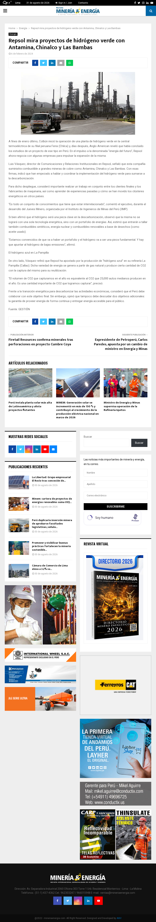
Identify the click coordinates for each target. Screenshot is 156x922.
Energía (13, 34)
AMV (119, 918)
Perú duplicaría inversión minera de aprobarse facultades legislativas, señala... (52, 523)
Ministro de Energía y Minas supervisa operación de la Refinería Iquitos (122, 406)
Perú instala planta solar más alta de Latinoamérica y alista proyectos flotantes (30, 406)
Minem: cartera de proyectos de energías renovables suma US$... (52, 500)
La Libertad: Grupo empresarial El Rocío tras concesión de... (51, 479)
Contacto (83, 3)
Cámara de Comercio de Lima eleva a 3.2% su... (50, 567)
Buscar (88, 436)
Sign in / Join (65, 3)
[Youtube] (98, 901)
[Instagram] (78, 901)
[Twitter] (68, 901)
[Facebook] (57, 901)
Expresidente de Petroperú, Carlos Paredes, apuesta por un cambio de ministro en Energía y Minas (120, 344)
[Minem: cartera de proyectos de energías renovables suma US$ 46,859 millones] (19, 504)
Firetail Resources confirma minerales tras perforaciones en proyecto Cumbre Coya (41, 342)
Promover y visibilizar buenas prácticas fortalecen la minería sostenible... (51, 546)
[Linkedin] (88, 901)
